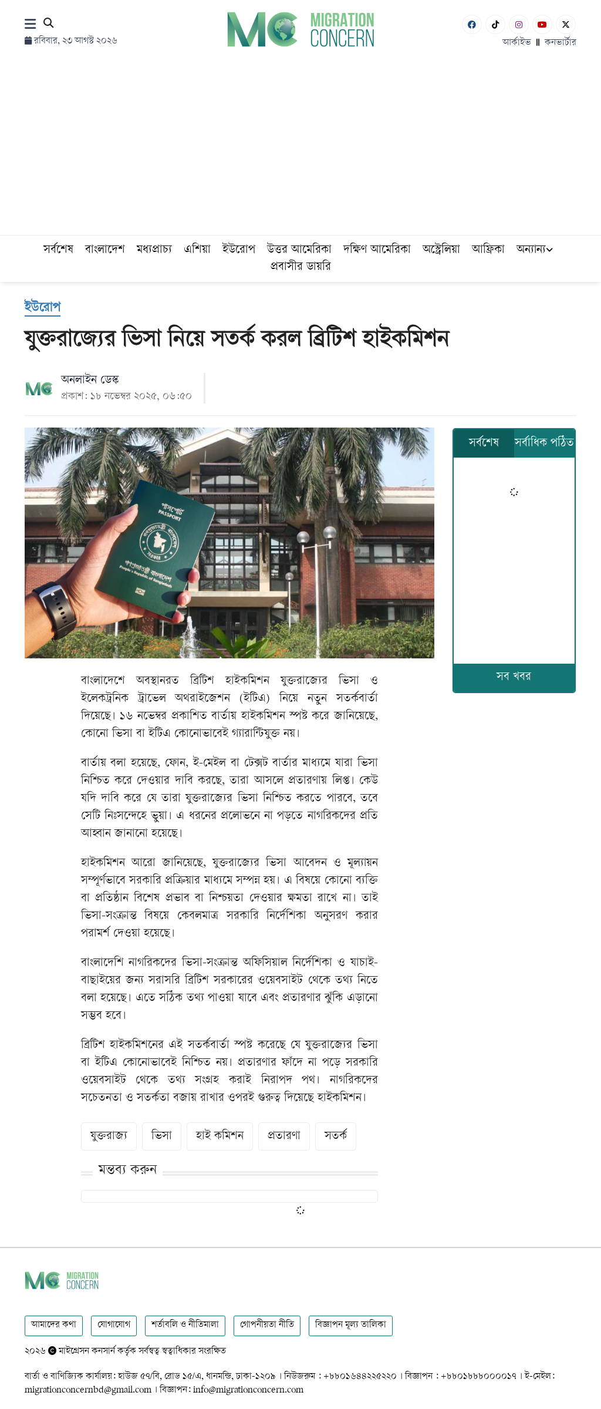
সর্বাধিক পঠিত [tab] (544, 444)
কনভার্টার (560, 43)
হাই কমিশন (220, 1137)
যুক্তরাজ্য (108, 1137)
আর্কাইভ (516, 43)
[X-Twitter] (566, 24)
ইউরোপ (238, 250)
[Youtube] (542, 24)
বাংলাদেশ (105, 250)
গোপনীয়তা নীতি (267, 1325)
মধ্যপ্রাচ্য (154, 250)
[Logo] (301, 29)
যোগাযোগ (113, 1325)
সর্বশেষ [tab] (484, 444)
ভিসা (161, 1137)
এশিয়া (197, 250)
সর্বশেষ (58, 250)
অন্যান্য (531, 250)
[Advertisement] (300, 147)
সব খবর (514, 677)
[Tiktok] (495, 24)
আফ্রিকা (488, 250)
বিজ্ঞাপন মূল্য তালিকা (350, 1325)
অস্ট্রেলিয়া (441, 250)
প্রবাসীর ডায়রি (301, 267)
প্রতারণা (284, 1137)
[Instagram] (519, 24)
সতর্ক (336, 1137)
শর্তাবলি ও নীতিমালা (185, 1325)
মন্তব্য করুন (128, 1170)
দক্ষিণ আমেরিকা (377, 250)
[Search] (48, 25)
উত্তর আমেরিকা (299, 250)
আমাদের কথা (53, 1325)
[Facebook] (472, 24)
